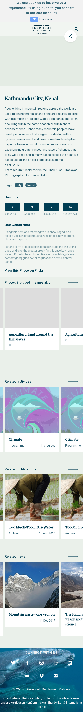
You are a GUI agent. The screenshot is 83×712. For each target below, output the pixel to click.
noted (37, 698)
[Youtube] (27, 680)
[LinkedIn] (70, 667)
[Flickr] (56, 667)
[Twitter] (13, 667)
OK (34, 19)
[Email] (56, 680)
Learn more (46, 19)
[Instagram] (41, 667)
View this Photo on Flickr (24, 270)
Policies (65, 689)
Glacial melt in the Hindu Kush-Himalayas (50, 170)
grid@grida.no (24, 258)
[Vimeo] (41, 680)
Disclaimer (49, 689)
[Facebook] (27, 667)
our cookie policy (43, 13)
